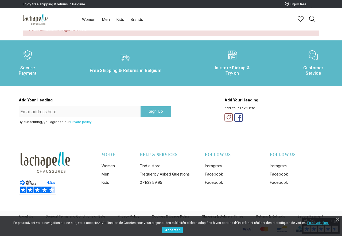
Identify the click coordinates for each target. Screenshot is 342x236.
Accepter (172, 230)
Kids (120, 19)
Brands (137, 19)
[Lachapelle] (35, 19)
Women (88, 19)
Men (106, 19)
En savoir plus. (318, 223)
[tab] (88, 19)
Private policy (80, 122)
